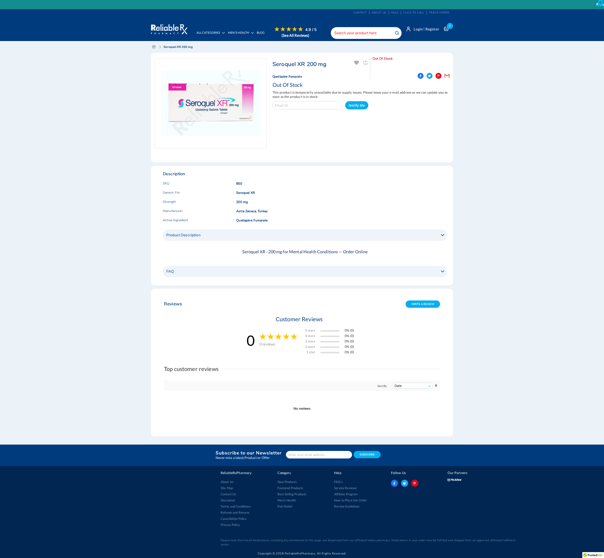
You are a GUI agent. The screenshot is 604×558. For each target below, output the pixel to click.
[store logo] (169, 28)
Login (418, 29)
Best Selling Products (292, 494)
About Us (227, 482)
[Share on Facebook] (421, 76)
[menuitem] (239, 36)
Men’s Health (286, 500)
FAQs (394, 12)
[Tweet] (429, 76)
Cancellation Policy (234, 519)
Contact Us (228, 494)
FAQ (170, 271)
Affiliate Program (346, 494)
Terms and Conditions (236, 506)
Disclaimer (228, 500)
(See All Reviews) (295, 35)
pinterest (414, 483)
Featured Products (290, 488)
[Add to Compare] (366, 63)
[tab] (305, 235)
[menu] (255, 36)
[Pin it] (438, 76)
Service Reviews (345, 488)
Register (432, 29)
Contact (360, 12)
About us (379, 12)
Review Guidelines (347, 506)
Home (154, 47)
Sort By (382, 386)
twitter (404, 483)
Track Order (439, 12)
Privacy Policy (230, 525)
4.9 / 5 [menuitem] (311, 30)
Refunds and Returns (235, 512)
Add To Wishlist (356, 63)
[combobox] (366, 33)
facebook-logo (394, 483)
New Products (287, 482)
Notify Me (357, 105)
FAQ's (338, 482)
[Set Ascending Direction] (436, 386)
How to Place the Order (350, 500)
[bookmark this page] (600, 3)
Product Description (183, 235)
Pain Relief (284, 506)
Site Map (227, 488)
